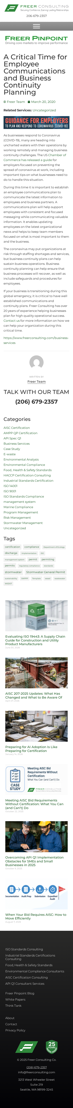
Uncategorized (44, 110)
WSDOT (8, 583)
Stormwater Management (23, 523)
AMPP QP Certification (20, 433)
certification (12, 546)
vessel (47, 578)
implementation (29, 553)
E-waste (10, 454)
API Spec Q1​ (12, 438)
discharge (11, 553)
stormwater (13, 572)
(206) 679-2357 (36, 1067)
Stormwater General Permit (45, 572)
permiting (48, 559)
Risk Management (17, 517)
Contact (11, 1024)
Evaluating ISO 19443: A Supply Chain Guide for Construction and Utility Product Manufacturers (35, 640)
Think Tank (13, 1005)
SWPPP (24, 578)
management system (20, 502)
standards (48, 566)
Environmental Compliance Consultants (34, 971)
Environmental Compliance (24, 465)
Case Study (12, 449)
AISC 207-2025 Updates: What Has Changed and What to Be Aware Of (33, 695)
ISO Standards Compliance (24, 496)
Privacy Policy (15, 1030)
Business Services (17, 443)
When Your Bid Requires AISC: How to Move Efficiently (35, 917)
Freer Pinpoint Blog (19, 993)
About (10, 1018)
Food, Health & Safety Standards (28, 470)
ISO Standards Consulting (24, 949)
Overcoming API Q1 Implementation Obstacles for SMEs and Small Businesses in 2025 (34, 861)
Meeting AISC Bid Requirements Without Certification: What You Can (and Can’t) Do (34, 804)
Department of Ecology (54, 547)
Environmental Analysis (21, 459)
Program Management (21, 512)
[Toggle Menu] (36, 26)
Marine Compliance (18, 507)
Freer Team (36, 382)
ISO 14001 (10, 486)
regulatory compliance (29, 566)
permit (33, 559)
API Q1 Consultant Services (24, 983)
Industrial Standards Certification (28, 480)
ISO (42, 553)
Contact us (12, 320)
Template (36, 578)
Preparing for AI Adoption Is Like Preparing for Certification (31, 749)
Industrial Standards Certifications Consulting (30, 957)
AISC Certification (17, 428)
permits (10, 565)
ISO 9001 (10, 491)
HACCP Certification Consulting (27, 475)
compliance (31, 546)
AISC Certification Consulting (26, 977)
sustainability (11, 578)
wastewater (60, 578)
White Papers (15, 999)
